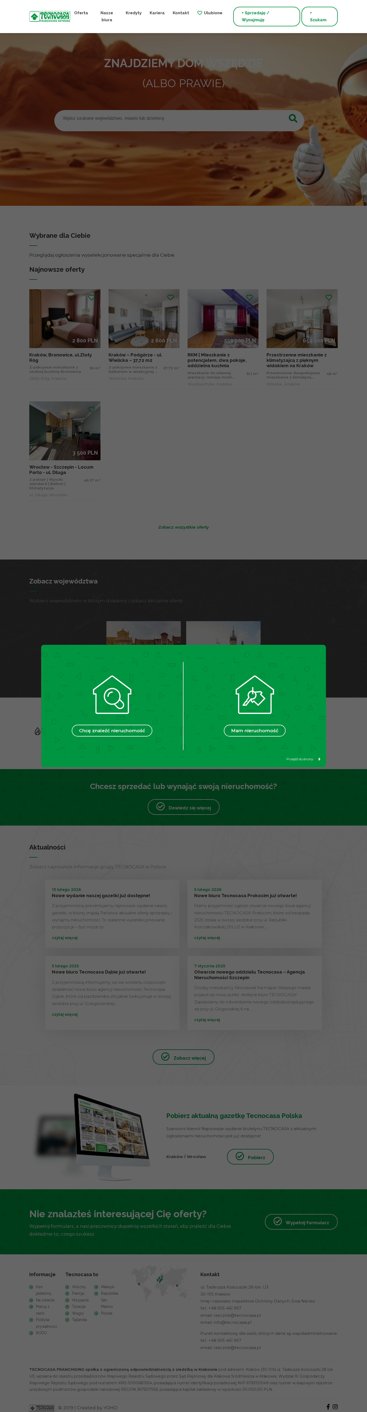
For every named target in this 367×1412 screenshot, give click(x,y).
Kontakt (181, 12)
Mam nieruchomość (254, 730)
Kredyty (134, 12)
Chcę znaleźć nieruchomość (112, 730)
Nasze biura (106, 16)
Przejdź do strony (299, 759)
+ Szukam (318, 16)
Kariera (157, 12)
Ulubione (213, 12)
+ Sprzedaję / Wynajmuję (255, 16)
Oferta (81, 12)
